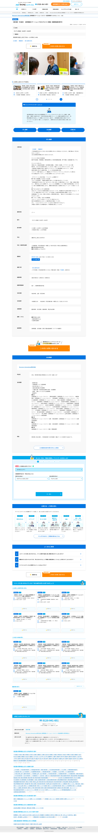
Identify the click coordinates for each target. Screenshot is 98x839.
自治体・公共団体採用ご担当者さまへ (34, 827)
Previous (22, 63)
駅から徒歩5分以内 (28, 40)
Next (76, 63)
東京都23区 (42, 12)
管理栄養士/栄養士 (62, 828)
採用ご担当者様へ (66, 1)
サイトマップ (72, 827)
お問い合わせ (65, 827)
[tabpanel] (49, 64)
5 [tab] (52, 75)
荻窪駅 (62, 270)
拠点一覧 (77, 9)
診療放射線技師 (53, 828)
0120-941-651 (41, 4)
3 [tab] (49, 75)
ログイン (76, 4)
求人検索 (34, 9)
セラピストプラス (71, 828)
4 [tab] (50, 75)
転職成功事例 (45, 9)
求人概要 (25, 129)
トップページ (17, 9)
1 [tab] (45, 75)
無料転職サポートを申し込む (60, 4)
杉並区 (47, 12)
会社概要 (49, 129)
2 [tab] (47, 75)
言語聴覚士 (32, 828)
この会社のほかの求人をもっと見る (49, 448)
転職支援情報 (55, 9)
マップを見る (35, 259)
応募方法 (73, 129)
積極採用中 (21, 40)
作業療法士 (26, 828)
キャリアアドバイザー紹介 (66, 9)
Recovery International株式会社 (27, 367)
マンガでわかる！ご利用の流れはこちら (49, 536)
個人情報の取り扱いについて (49, 827)
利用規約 (58, 827)
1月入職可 (15, 40)
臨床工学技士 (46, 828)
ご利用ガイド (23, 9)
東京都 (36, 12)
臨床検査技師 (39, 828)
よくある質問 (79, 827)
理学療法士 (24, 12)
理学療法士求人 (31, 12)
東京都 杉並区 (35, 257)
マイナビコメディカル (16, 12)
